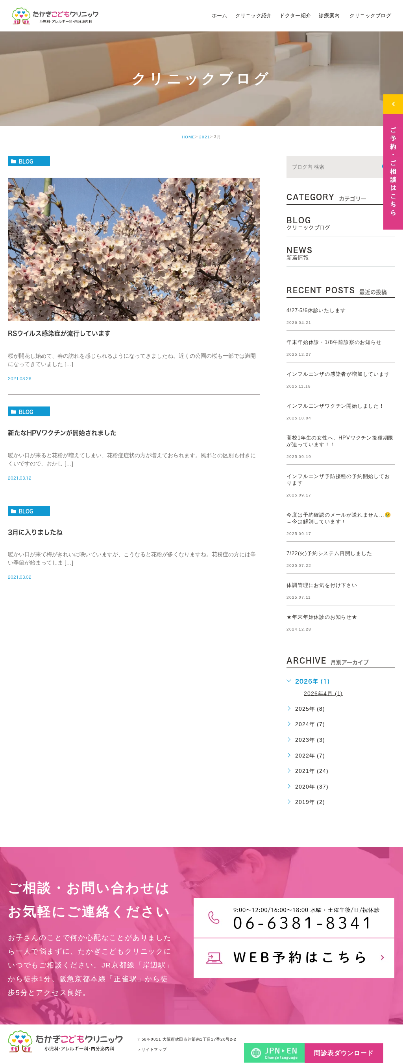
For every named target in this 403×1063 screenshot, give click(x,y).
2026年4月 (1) (323, 693)
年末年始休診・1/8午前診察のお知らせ (334, 342)
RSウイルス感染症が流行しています (59, 334)
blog (26, 161)
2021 (204, 137)
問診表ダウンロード (343, 1053)
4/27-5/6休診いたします (316, 310)
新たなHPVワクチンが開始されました (62, 433)
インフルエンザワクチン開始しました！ (335, 406)
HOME (188, 137)
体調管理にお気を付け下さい (322, 585)
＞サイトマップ (151, 1049)
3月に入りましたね (35, 532)
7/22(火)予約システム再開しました (329, 553)
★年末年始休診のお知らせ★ (322, 617)
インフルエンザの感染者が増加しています (338, 374)
